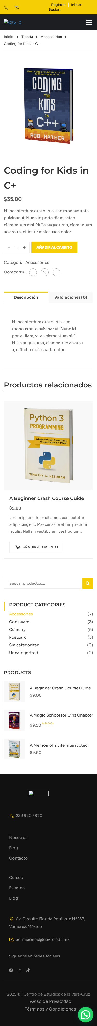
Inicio (8, 37)
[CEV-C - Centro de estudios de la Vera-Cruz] (21, 22)
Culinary (17, 629)
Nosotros (18, 837)
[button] (85, 1014)
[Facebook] (33, 272)
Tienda (27, 37)
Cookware (19, 621)
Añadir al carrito (54, 247)
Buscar (90, 583)
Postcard (18, 637)
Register (58, 5)
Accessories (51, 37)
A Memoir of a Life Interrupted (59, 745)
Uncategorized (23, 652)
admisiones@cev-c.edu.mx (43, 939)
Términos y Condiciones (50, 1009)
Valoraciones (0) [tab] (70, 297)
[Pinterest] (56, 272)
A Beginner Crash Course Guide (46, 498)
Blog (13, 847)
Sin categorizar (24, 644)
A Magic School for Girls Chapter (61, 715)
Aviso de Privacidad (50, 1001)
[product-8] (48, 105)
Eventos (17, 887)
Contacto (18, 858)
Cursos (16, 877)
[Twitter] (45, 272)
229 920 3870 (29, 815)
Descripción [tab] (26, 297)
